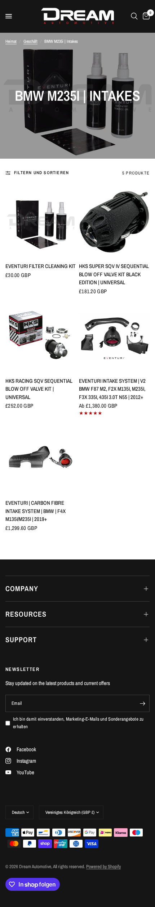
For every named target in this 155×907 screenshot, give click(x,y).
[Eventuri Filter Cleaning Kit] (40, 221)
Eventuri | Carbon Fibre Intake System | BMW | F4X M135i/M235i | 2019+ (35, 511)
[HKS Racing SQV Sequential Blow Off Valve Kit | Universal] (40, 336)
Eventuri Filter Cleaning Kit (40, 266)
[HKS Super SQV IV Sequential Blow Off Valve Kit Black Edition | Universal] (114, 221)
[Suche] (134, 16)
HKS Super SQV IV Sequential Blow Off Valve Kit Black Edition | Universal (114, 274)
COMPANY (21, 588)
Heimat (11, 41)
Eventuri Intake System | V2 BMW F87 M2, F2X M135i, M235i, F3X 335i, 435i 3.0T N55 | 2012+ (112, 389)
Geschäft (30, 41)
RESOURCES (25, 614)
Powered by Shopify (103, 866)
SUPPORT (21, 639)
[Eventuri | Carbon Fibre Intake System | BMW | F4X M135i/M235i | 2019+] (40, 458)
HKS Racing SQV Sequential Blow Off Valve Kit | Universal (38, 389)
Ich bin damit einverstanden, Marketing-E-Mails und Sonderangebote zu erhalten (78, 723)
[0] (145, 16)
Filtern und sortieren (41, 173)
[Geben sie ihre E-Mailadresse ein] (142, 703)
